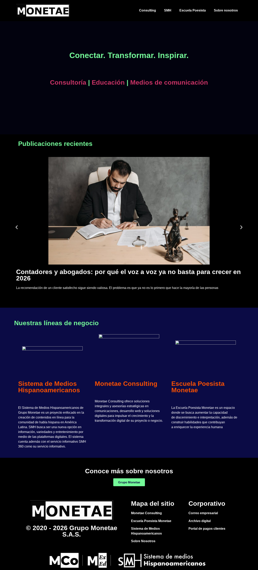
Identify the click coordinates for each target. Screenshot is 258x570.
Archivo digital (199, 521)
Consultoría (68, 82)
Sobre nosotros (226, 10)
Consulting (147, 10)
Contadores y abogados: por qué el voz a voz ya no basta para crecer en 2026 (128, 275)
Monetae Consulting (126, 383)
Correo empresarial (203, 513)
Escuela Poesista (192, 10)
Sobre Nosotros (143, 541)
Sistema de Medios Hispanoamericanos (49, 387)
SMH (167, 10)
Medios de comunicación (168, 82)
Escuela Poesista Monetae (198, 387)
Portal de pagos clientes (206, 528)
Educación (107, 82)
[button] (16, 227)
